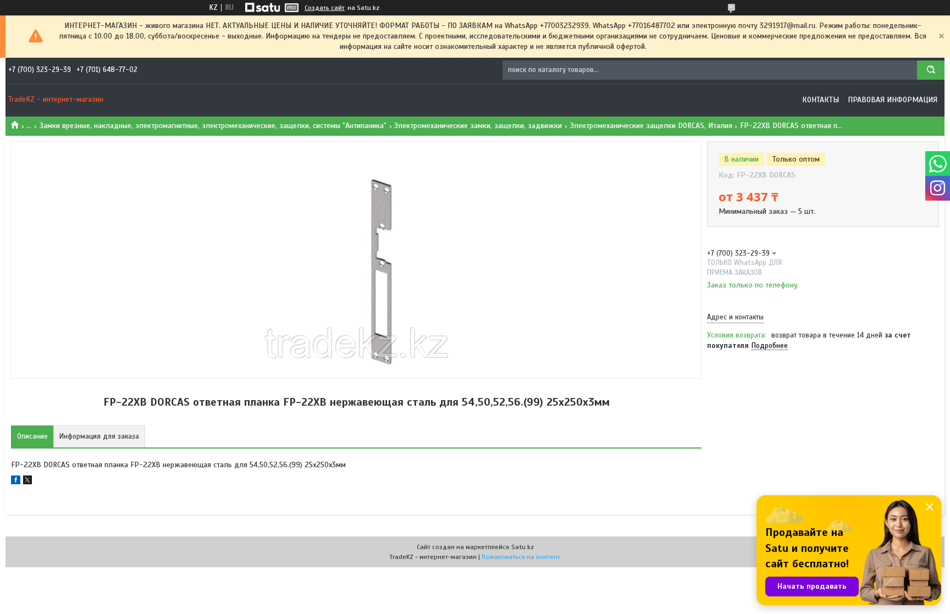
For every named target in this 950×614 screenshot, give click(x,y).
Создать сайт (325, 8)
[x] (27, 481)
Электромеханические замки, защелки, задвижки (478, 125)
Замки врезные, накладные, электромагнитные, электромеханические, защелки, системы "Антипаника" (213, 125)
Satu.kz (522, 547)
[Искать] (931, 70)
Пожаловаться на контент (521, 557)
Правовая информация (892, 99)
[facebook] (15, 481)
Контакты (820, 99)
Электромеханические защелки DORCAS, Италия (651, 125)
